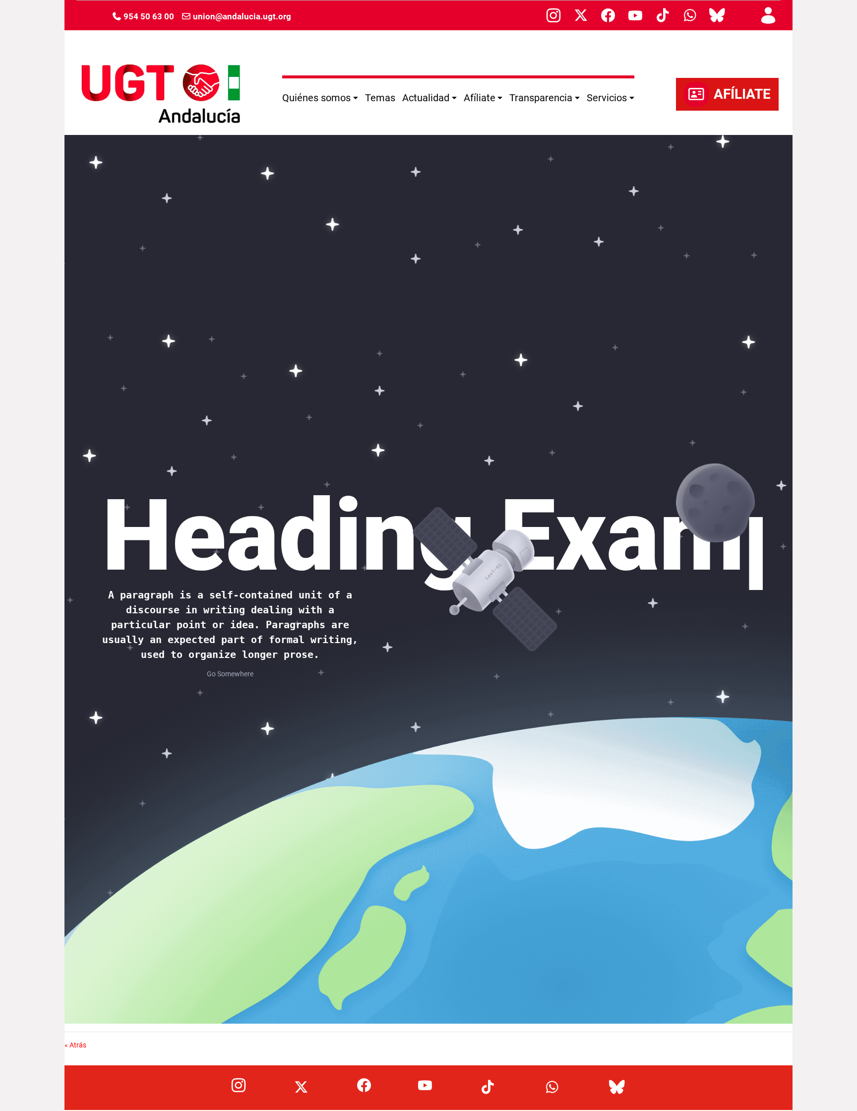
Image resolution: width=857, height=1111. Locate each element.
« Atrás (75, 1045)
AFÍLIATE (742, 94)
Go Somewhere (230, 674)
